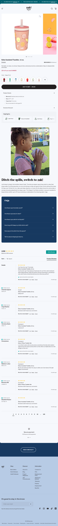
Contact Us (38, 469)
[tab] (51, 259)
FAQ (36, 472)
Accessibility (37, 523)
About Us (25, 469)
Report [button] (33, 279)
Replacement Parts (38, 474)
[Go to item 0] (26, 57)
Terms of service (16, 523)
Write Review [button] (51, 252)
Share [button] (36, 279)
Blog (24, 472)
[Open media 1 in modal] (40, 16)
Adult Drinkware (14, 474)
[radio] (4, 79)
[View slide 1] (28, 437)
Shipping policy (23, 523)
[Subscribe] (30, 504)
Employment (38, 485)
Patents (37, 483)
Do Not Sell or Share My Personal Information (48, 523)
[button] (46, 130)
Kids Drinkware (14, 472)
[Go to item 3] (30, 57)
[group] (9, 251)
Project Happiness (25, 474)
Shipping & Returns (37, 478)
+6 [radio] (45, 79)
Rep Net (37, 488)
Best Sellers (13, 469)
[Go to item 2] (28, 57)
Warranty (37, 481)
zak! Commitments (26, 478)
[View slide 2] (30, 437)
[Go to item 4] (32, 57)
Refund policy (4, 523)
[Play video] (30, 151)
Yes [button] (30, 279)
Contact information (30, 523)
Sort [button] (3, 258)
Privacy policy (10, 523)
